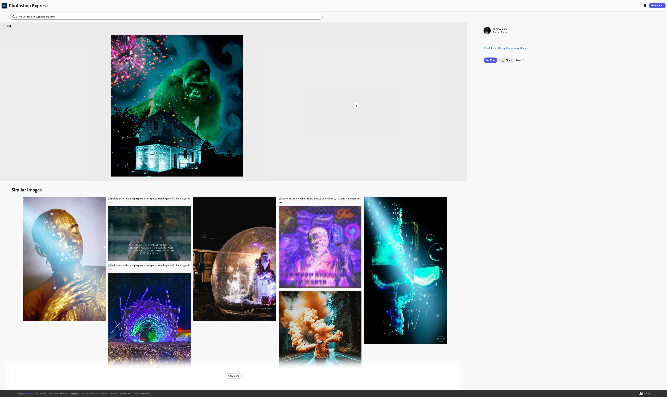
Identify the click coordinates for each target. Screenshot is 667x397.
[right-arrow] (357, 106)
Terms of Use (125, 393)
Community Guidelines (58, 393)
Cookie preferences (142, 393)
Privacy (114, 393)
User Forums (41, 393)
